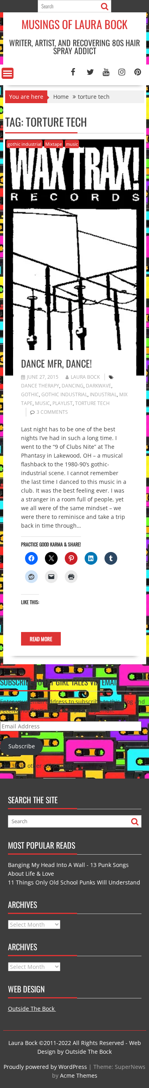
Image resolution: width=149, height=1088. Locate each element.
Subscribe (21, 746)
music (72, 144)
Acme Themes (78, 1075)
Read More (41, 639)
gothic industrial (24, 144)
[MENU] (8, 73)
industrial (103, 394)
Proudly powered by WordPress (45, 1066)
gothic (30, 394)
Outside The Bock (32, 1008)
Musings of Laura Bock (74, 24)
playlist (62, 403)
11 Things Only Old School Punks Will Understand (74, 882)
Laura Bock (85, 377)
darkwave (98, 385)
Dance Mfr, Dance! (56, 363)
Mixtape (53, 144)
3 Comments (52, 412)
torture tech (92, 403)
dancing (72, 385)
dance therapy (40, 385)
